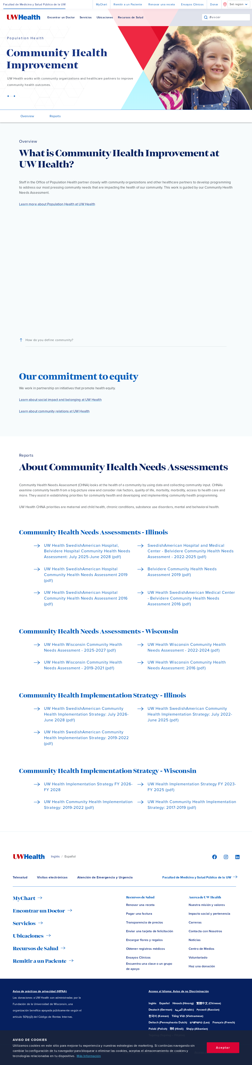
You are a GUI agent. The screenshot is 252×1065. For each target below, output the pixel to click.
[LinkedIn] (235, 856)
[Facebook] (214, 856)
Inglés (55, 856)
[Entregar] (206, 17)
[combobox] (230, 17)
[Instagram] (225, 856)
